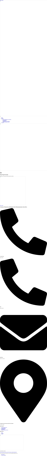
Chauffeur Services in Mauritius (6, 121)
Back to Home (1, 205)
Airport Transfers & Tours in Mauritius (7, 119)
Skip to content (1, 0)
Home (2, 117)
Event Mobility (4, 120)
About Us (2, 118)
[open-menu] (0, 116)
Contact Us (2, 122)
